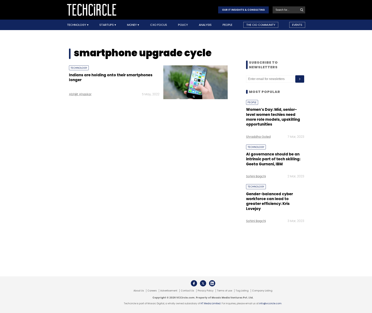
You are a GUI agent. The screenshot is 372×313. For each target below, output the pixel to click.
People (227, 25)
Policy (183, 25)
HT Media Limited (210, 303)
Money (132, 25)
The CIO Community (260, 25)
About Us (138, 290)
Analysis (205, 25)
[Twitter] (203, 283)
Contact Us (187, 290)
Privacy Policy (206, 290)
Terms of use (224, 290)
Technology (77, 25)
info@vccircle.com (270, 303)
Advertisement (168, 290)
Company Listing (262, 290)
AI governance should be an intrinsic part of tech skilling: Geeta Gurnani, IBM (273, 159)
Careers (152, 290)
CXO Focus (158, 25)
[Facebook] (194, 283)
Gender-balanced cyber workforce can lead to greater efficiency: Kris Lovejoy (269, 201)
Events (297, 25)
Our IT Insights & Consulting (243, 10)
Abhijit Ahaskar (80, 94)
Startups (107, 25)
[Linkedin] (212, 283)
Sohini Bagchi (256, 176)
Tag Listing (242, 290)
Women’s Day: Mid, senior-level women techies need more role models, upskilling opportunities (273, 117)
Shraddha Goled (258, 136)
